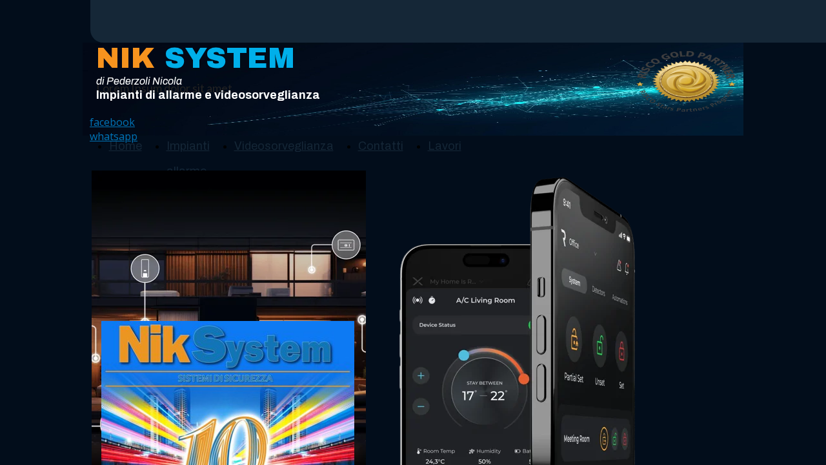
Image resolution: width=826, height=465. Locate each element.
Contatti (380, 146)
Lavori (444, 146)
